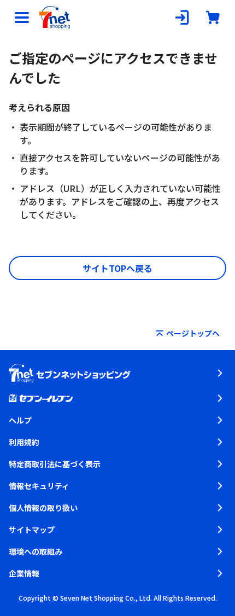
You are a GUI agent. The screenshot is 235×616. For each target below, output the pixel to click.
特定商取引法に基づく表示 (55, 463)
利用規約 (24, 442)
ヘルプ (20, 420)
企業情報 (24, 573)
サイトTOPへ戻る (117, 268)
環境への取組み (35, 551)
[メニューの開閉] (22, 17)
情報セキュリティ (39, 485)
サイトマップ (32, 529)
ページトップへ (193, 333)
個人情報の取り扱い (43, 507)
